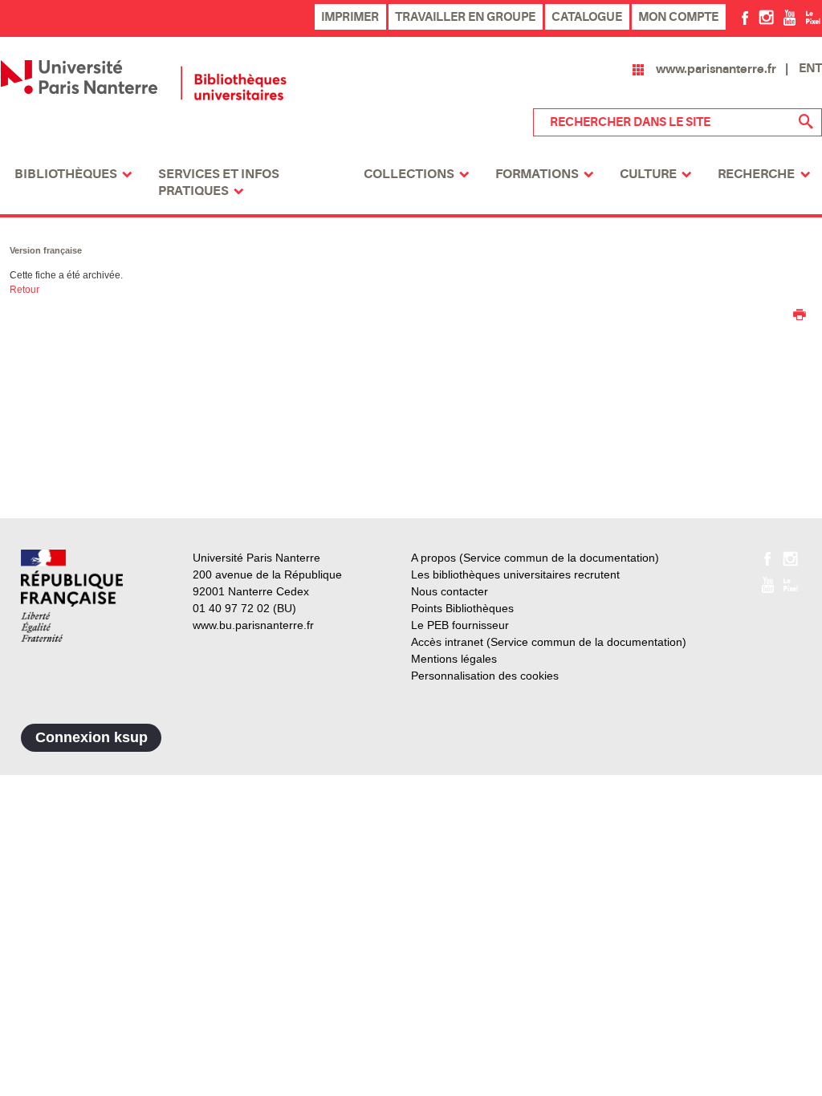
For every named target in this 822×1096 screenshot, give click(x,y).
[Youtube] (789, 16)
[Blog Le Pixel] (812, 16)
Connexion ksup (91, 737)
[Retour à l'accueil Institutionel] (72, 596)
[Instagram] (766, 16)
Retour (24, 289)
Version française (46, 250)
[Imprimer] (799, 316)
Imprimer (350, 17)
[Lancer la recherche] (806, 122)
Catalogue (586, 17)
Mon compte (678, 17)
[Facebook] (745, 16)
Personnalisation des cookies (485, 675)
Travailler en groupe (465, 17)
